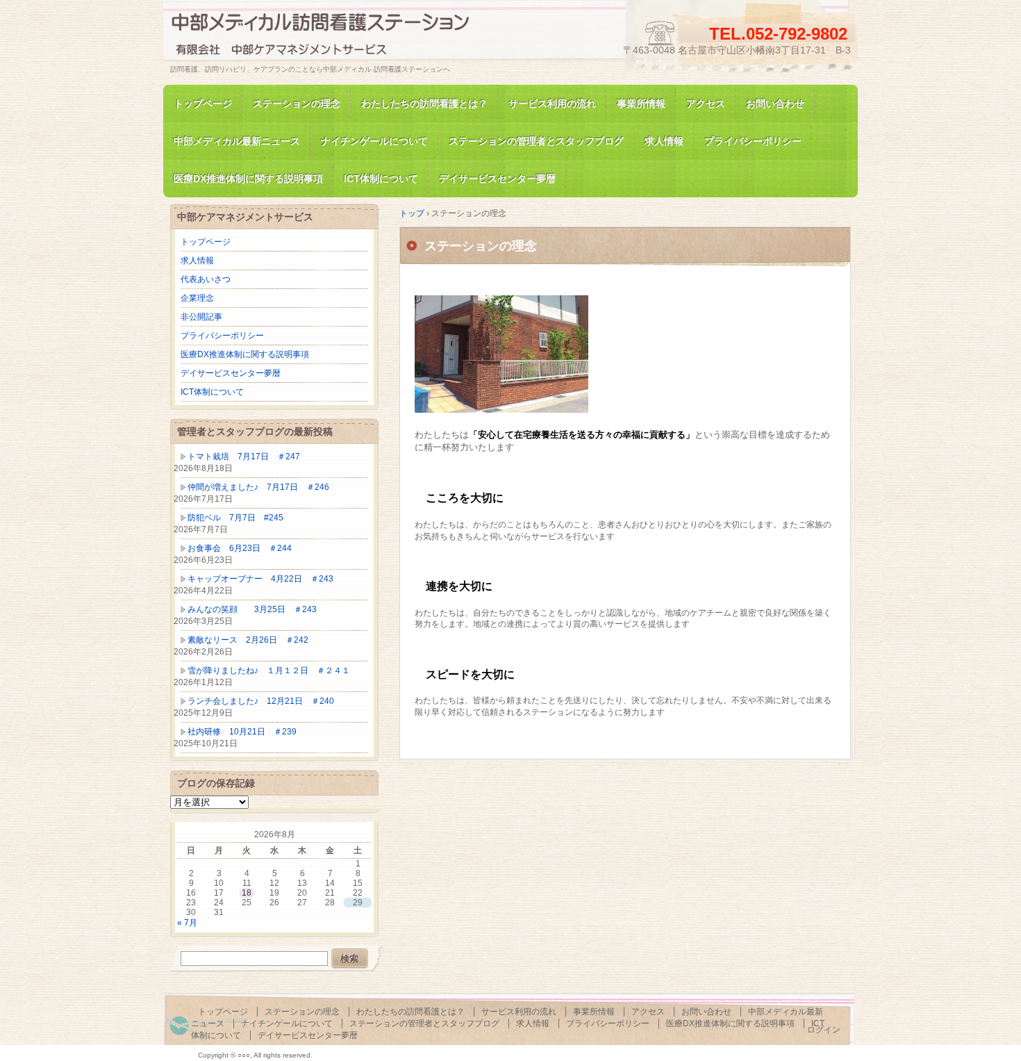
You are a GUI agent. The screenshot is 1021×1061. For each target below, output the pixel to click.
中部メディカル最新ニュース (237, 141)
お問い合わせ (775, 103)
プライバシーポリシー (753, 141)
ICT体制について (212, 392)
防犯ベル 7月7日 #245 (235, 518)
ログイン (823, 1030)
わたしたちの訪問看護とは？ (424, 103)
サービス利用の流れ (552, 103)
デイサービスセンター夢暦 (231, 373)
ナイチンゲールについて (374, 141)
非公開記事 (201, 317)
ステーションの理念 (296, 103)
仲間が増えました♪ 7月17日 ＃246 (258, 487)
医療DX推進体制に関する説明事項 (245, 354)
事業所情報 (641, 103)
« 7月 (187, 923)
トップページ (203, 103)
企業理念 (197, 298)
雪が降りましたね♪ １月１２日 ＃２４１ (269, 670)
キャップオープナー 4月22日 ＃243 (260, 579)
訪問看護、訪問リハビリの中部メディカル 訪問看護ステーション (330, 37)
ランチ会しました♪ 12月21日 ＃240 (261, 701)
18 (246, 893)
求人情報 (664, 141)
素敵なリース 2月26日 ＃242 (248, 640)
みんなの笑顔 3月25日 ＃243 (252, 609)
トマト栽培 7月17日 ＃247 (244, 456)
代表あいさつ (206, 279)
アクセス (705, 103)
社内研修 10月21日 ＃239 (242, 732)
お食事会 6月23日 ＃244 (240, 548)
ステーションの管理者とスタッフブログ (536, 141)
